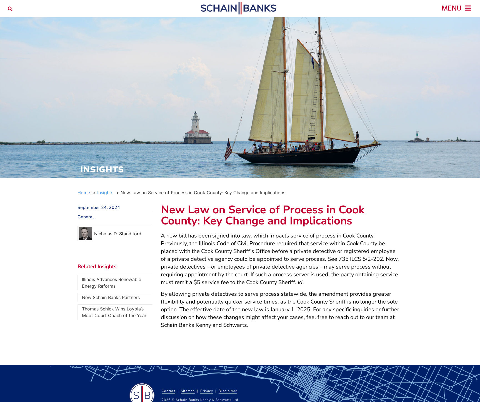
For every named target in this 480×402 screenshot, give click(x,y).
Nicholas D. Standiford (117, 233)
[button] (10, 8)
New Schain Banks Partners (111, 297)
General (86, 217)
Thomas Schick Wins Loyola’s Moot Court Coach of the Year (114, 312)
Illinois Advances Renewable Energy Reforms (111, 283)
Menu (451, 9)
